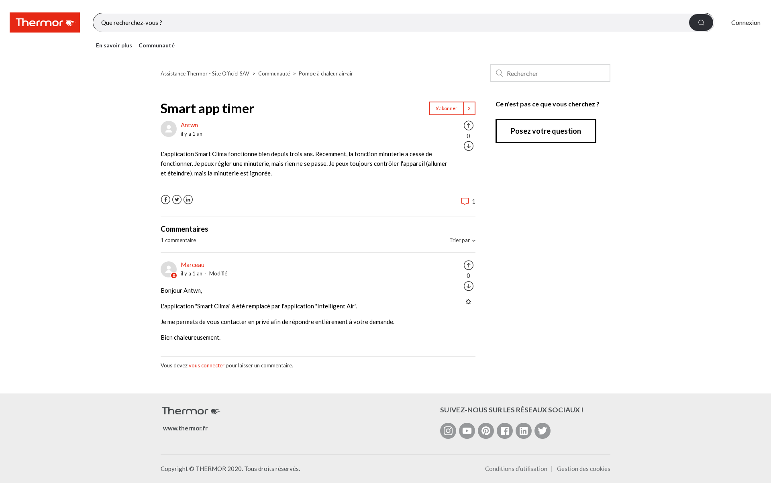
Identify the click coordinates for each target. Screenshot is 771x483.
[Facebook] (505, 431)
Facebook (166, 200)
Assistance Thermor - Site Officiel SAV (205, 73)
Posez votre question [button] (546, 130)
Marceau (192, 264)
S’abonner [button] (446, 108)
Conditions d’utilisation (516, 468)
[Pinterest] (486, 431)
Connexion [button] (746, 22)
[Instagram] (448, 431)
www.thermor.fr (185, 428)
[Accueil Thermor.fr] (45, 22)
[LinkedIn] (524, 431)
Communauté (157, 45)
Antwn (189, 124)
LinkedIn (188, 200)
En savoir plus (114, 45)
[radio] (468, 124)
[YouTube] (467, 431)
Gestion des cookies (583, 468)
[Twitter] (542, 431)
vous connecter (206, 365)
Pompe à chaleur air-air (326, 73)
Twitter (177, 200)
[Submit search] (701, 22)
